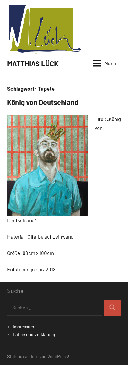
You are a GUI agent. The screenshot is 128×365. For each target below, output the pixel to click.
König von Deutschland (43, 102)
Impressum (23, 326)
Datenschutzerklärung (34, 334)
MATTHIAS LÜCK (33, 63)
